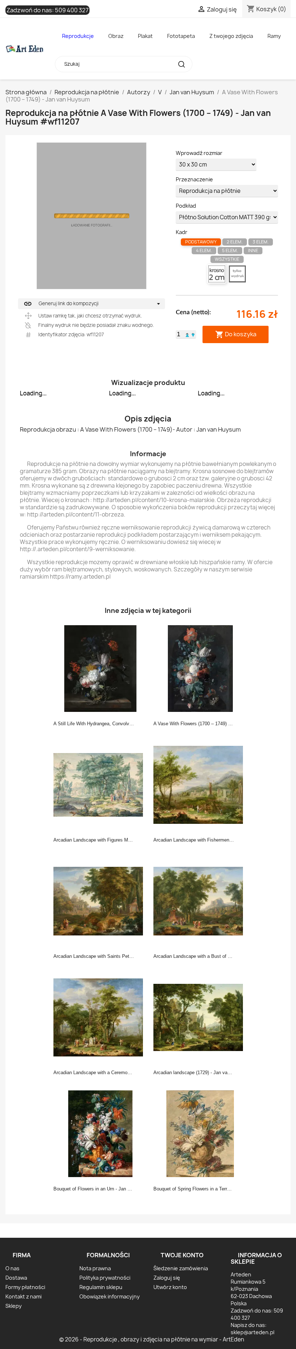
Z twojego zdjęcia (231, 36)
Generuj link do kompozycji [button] (61, 303)
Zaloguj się (166, 1277)
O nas (12, 1268)
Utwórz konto (170, 1287)
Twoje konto (182, 1255)
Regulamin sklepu (100, 1287)
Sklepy (13, 1305)
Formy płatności (25, 1287)
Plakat (145, 36)
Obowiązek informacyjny (109, 1296)
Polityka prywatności (104, 1277)
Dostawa (16, 1277)
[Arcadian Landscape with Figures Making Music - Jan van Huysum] (100, 784)
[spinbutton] (178, 334)
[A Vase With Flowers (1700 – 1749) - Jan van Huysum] (200, 668)
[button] (187, 334)
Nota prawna (95, 1268)
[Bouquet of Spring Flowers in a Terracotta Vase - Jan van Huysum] (200, 1133)
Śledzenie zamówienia (180, 1268)
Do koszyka (235, 334)
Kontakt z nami (23, 1296)
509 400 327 (71, 10)
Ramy (274, 36)
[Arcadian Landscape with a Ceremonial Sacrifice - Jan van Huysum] (100, 1017)
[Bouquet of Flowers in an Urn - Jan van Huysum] (100, 1133)
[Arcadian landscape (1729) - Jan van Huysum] (200, 1017)
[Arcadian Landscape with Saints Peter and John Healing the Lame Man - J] (100, 900)
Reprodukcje (78, 36)
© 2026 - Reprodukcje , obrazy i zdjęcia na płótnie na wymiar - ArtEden (151, 1339)
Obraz (115, 36)
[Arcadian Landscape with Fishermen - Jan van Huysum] (200, 784)
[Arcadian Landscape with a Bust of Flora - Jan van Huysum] (200, 900)
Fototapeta (181, 36)
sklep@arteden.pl (252, 1332)
